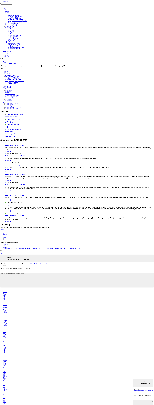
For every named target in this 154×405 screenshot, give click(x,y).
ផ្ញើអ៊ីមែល (2, 252)
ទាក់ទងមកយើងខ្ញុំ (6, 56)
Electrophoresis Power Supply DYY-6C (15, 174)
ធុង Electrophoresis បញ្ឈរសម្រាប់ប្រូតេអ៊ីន (49, 248)
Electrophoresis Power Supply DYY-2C (15, 215)
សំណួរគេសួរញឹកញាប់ (7, 51)
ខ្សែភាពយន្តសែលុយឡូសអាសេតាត (14, 48)
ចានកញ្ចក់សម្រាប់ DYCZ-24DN (14, 44)
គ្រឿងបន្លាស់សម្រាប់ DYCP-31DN (14, 43)
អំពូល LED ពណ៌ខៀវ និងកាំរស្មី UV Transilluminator (15, 25)
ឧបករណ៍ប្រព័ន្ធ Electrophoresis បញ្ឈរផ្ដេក (21, 248)
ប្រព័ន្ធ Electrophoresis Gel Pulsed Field (15, 22)
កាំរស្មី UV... (7, 127)
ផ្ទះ (3, 7)
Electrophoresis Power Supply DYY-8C (15, 155)
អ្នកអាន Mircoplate (11, 30)
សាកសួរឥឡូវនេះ (3, 229)
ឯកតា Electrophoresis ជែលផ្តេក (35, 248)
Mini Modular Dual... (10, 136)
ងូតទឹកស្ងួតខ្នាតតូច (11, 40)
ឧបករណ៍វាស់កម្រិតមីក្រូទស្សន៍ (13, 38)
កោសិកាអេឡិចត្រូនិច (9, 13)
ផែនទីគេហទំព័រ (5, 245)
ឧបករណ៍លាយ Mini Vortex (13, 34)
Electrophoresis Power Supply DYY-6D (15, 145)
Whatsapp (2, 253)
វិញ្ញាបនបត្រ (7, 55)
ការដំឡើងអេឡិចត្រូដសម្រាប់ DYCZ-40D (15, 45)
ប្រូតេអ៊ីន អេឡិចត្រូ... (9, 122)
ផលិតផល (4, 9)
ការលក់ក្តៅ (7, 12)
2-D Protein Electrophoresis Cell (14, 17)
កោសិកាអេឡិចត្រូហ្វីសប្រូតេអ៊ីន (13, 15)
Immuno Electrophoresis (62, 248)
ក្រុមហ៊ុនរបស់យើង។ (8, 53)
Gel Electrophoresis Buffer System (73, 248)
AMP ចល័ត (5, 247)
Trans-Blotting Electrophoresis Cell (14, 18)
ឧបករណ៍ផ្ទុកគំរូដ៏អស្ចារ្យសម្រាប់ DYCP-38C (16, 47)
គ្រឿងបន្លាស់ (7, 41)
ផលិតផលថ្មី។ (7, 11)
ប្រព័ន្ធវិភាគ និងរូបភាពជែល (10, 26)
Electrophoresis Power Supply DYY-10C (15, 184)
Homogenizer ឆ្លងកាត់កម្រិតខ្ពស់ (13, 36)
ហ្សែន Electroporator (11, 39)
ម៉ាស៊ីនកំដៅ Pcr (10, 28)
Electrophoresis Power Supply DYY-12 (14, 195)
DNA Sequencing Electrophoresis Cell (15, 16)
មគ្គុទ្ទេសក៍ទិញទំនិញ (6, 8)
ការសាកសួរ (7, 151)
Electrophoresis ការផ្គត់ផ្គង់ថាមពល (11, 23)
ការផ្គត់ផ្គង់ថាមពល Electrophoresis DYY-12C (15, 205)
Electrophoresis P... (10, 131)
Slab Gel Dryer (10, 32)
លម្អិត (10, 151)
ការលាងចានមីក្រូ (11, 31)
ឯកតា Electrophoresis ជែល (8, 248)
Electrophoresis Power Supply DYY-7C (15, 165)
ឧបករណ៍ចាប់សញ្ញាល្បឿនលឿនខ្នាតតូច (15, 35)
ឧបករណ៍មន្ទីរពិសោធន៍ (9, 27)
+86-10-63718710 (6, 235)
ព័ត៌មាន (4, 49)
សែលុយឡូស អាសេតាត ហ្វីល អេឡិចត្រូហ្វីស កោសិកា (17, 21)
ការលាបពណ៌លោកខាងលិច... (11, 116)
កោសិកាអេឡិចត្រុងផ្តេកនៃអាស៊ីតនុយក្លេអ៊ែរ (15, 19)
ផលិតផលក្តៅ (5, 244)
